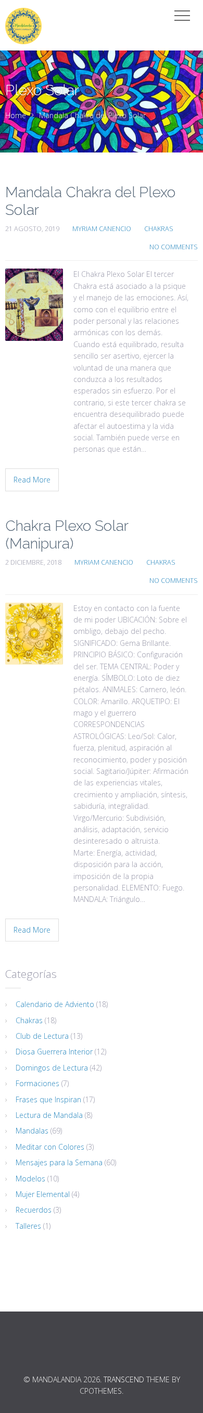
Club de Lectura (42, 1036)
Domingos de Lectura (52, 1068)
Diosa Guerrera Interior (54, 1051)
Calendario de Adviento (55, 1004)
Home (15, 115)
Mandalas (32, 1131)
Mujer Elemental (43, 1194)
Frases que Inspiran (48, 1099)
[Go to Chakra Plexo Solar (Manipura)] (34, 634)
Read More (32, 480)
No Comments (173, 247)
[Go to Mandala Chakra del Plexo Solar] (34, 305)
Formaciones (37, 1083)
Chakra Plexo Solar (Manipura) (66, 534)
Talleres (28, 1226)
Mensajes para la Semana (59, 1162)
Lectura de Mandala (49, 1115)
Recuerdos (34, 1210)
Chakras (158, 228)
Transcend (124, 1379)
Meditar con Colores (50, 1147)
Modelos (30, 1178)
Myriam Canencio (101, 228)
